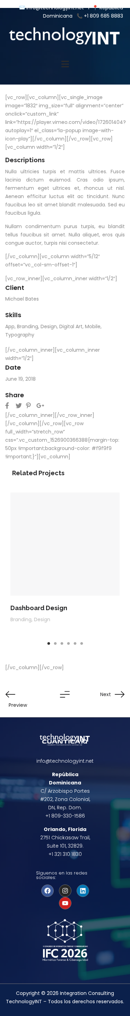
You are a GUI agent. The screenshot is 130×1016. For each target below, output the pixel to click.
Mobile (93, 326)
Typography (19, 334)
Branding (27, 326)
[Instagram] (65, 891)
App (10, 326)
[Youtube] (65, 903)
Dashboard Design (38, 608)
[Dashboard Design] (65, 544)
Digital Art (71, 326)
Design (49, 326)
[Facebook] (47, 891)
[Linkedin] (83, 891)
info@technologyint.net (55, 7)
